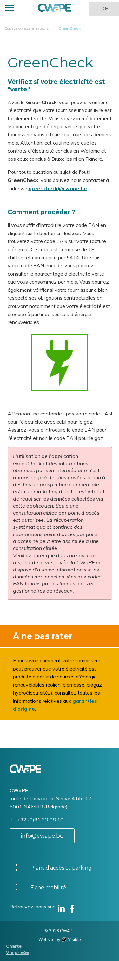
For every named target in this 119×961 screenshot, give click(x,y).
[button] (9, 8)
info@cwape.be (42, 836)
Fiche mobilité (48, 887)
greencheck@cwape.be (58, 188)
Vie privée (17, 952)
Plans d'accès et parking (61, 868)
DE (104, 8)
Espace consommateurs (27, 28)
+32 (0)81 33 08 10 (40, 819)
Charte (14, 946)
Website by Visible (59, 939)
